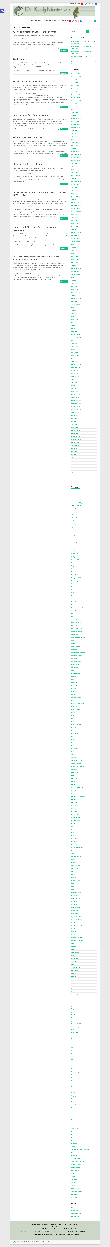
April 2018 (74, 112)
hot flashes (74, 805)
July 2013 (74, 247)
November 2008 (76, 403)
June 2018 (74, 106)
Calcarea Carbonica (77, 596)
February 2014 (75, 226)
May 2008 (74, 421)
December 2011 (76, 298)
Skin (72, 1051)
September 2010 (76, 337)
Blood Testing (28, 97)
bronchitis (74, 590)
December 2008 (76, 400)
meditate (74, 901)
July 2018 (74, 103)
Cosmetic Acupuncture (78, 652)
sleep (21, 216)
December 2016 (76, 151)
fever (72, 730)
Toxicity (73, 1146)
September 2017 (76, 127)
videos (73, 1173)
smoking (25, 216)
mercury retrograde (77, 925)
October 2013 (75, 238)
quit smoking (56, 214)
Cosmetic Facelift (76, 655)
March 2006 (75, 475)
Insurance (46, 48)
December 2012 (76, 268)
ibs (72, 829)
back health (74, 554)
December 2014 (76, 202)
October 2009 (75, 370)
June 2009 (74, 382)
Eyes (72, 721)
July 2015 (74, 187)
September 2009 (76, 373)
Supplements (22, 104)
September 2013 (76, 241)
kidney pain (74, 868)
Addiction (43, 95)
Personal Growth (76, 985)
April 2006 (74, 472)
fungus (73, 751)
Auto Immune (75, 548)
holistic (73, 793)
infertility (74, 838)
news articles (75, 952)
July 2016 (74, 163)
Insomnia (56, 101)
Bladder (73, 563)
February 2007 (75, 463)
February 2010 (75, 358)
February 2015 (75, 196)
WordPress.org (75, 1216)
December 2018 (76, 94)
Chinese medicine (33, 99)
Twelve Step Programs (77, 1161)
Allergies (54, 95)
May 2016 (74, 169)
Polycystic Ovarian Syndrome (80, 1000)
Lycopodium (75, 895)
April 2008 (74, 424)
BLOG (59, 21)
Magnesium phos (76, 898)
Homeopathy (41, 153)
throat (73, 1119)
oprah (73, 964)
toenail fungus (75, 1134)
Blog (72, 566)
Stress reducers (75, 1081)
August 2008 (75, 412)
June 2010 (74, 346)
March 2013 (75, 259)
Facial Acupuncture (77, 724)
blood (54, 209)
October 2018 (75, 97)
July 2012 (74, 280)
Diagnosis (48, 178)
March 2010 (75, 355)
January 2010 (75, 361)
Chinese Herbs (60, 97)
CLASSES (54, 21)
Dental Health (75, 664)
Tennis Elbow (75, 1105)
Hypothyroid (75, 823)
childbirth (16, 153)
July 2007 (74, 448)
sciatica (16, 104)
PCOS (73, 979)
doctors (54, 178)
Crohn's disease (76, 661)
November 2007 (76, 439)
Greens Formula (76, 763)
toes (72, 1137)
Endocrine (74, 706)
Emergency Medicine (23, 179)
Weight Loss (75, 1188)
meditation (74, 904)
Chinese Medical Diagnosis (21, 99)
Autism (73, 545)
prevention (74, 1012)
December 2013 (76, 232)
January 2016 (75, 178)
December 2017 (76, 118)
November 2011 (76, 301)
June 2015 (74, 190)
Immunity (74, 835)
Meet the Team (75, 907)
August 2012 (75, 277)
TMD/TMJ (74, 1128)
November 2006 (76, 469)
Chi (72, 616)
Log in (73, 1207)
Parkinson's (74, 976)
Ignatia (51, 101)
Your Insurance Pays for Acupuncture (31, 115)
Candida (73, 601)
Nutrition (74, 955)
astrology (74, 542)
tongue (73, 1140)
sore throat (74, 1066)
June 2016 (74, 166)
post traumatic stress (58, 102)
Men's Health (39, 214)
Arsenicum (57, 151)
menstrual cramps (76, 916)
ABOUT (44, 21)
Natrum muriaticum (77, 940)
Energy (73, 712)
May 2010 (74, 349)
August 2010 (75, 340)
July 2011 (74, 310)
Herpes (73, 784)
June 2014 (74, 217)
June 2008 (74, 418)
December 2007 (76, 436)
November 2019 (76, 74)
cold (72, 640)
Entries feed (74, 1210)
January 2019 (75, 91)
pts (72, 1021)
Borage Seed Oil (76, 578)
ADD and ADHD (36, 95)
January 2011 (75, 325)
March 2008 (75, 427)
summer (73, 1090)
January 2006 (75, 478)
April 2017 (74, 142)
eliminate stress (24, 101)
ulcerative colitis (76, 1164)
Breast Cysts (75, 587)
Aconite (73, 497)
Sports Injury (75, 1072)
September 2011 (76, 304)
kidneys (73, 871)
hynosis (73, 808)
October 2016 (75, 157)
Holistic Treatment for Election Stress (31, 81)
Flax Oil (73, 739)
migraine (36, 102)
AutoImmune (75, 551)
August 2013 (75, 244)
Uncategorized (75, 1167)
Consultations (75, 646)
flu (72, 742)
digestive (74, 685)
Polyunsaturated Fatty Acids (79, 1003)
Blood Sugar (21, 97)
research (73, 1042)
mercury (73, 922)
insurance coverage (54, 48)
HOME (30, 21)
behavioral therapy (76, 560)
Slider (73, 1060)
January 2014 (75, 229)
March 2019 (75, 85)
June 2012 (74, 283)
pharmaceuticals (76, 988)
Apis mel (73, 527)
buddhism (74, 593)
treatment (28, 104)
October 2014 (75, 208)
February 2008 (75, 430)
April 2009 (74, 388)
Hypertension (75, 814)
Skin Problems (75, 1054)
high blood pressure (77, 787)
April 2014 (74, 220)
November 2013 (76, 235)
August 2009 (75, 376)
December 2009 (76, 364)
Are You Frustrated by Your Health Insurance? (35, 31)
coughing (74, 658)
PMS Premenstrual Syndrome (80, 997)
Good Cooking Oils (77, 760)
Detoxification (62, 99)
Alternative (38, 151)
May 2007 (74, 454)
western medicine (37, 279)
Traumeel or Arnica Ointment (80, 1149)
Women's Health (22, 181)
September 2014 (76, 211)
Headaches (42, 101)
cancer (73, 599)
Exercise (31, 101)
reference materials (77, 1036)
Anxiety (51, 151)
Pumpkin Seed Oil (76, 1024)
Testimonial (74, 1110)
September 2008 (76, 409)
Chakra (73, 613)
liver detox (74, 889)
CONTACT (65, 21)
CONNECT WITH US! (74, 3)
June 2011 (74, 313)
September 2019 (76, 77)
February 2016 (75, 175)
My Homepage (75, 56)
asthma (73, 539)
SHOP (49, 21)
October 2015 (75, 184)
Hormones (43, 179)
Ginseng (73, 754)
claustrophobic (75, 634)
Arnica (73, 530)
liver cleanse (75, 886)
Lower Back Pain (29, 102)
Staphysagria (75, 1075)
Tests (72, 1113)
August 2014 (75, 214)
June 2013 (74, 250)
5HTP (16, 95)
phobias (73, 991)
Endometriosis (75, 709)
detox (35, 178)
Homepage (74, 61)
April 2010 (74, 352)
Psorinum (74, 1018)
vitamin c (74, 1179)
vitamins (73, 1182)
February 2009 (75, 394)
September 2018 (76, 100)
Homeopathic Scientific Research (29, 164)
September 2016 (76, 160)
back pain (74, 557)
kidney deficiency (76, 865)
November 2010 (76, 331)
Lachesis (73, 877)
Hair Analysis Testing (77, 766)
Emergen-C (29, 212)
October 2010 (75, 334)
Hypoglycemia (75, 820)
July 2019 (74, 79)
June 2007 (74, 451)
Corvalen (74, 649)
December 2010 (76, 328)
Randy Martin (19, 48)
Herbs (31, 179)
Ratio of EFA (75, 1033)
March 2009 (75, 391)
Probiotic (74, 1015)
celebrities (74, 610)
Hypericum (74, 811)
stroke (73, 1084)
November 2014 (76, 205)
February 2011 (75, 322)
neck (46, 102)
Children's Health (50, 97)
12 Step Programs (76, 491)
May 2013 (74, 253)
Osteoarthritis (75, 967)
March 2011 (75, 319)
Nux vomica (74, 958)
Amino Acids (45, 151)
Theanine (74, 1116)
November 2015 (76, 181)
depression (55, 99)
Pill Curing (74, 994)
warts (73, 1185)
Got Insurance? (20, 58)
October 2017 (75, 124)
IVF (72, 850)
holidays (73, 790)
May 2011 (74, 316)
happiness (40, 212)
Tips (72, 1125)
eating (73, 694)
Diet (21, 212)
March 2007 (75, 460)
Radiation (74, 1030)
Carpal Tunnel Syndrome (78, 607)
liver (72, 883)
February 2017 (75, 145)
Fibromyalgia (75, 733)
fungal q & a (74, 748)
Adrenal (49, 95)
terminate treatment (77, 1108)
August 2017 (75, 130)
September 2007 (76, 442)
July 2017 (74, 133)
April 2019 (74, 82)
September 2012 (76, 274)
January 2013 (75, 265)
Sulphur (73, 1087)
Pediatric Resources (77, 982)
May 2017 (74, 139)
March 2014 (75, 223)
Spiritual (73, 1069)
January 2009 (75, 397)
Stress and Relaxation (33, 216)
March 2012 (75, 289)
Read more (64, 50)
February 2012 (75, 292)
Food (72, 745)
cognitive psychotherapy (45, 99)
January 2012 (75, 295)
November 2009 (76, 367)
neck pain (50, 102)
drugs (57, 178)
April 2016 (74, 172)
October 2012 (75, 271)
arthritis (59, 95)
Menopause (74, 913)
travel (73, 1152)
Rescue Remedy (76, 1039)
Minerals (41, 102)
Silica (72, 1048)
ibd (72, 826)
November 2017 (76, 121)
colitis (73, 643)
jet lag (73, 859)
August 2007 (75, 445)
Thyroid (73, 1122)
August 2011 (75, 307)
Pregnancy (74, 1009)
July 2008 (74, 415)
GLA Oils (74, 757)
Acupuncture (39, 48)
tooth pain (74, 1143)
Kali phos (74, 862)
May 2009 (74, 385)
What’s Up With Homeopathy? (28, 137)
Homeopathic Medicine (78, 796)
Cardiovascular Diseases (39, 97)
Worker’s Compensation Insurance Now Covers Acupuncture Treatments (36, 258)
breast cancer (75, 584)
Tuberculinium (75, 1158)
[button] (2, 11)
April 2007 (74, 457)
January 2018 (75, 115)
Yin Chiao (74, 1197)
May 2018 (74, 109)
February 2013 (75, 262)
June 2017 (74, 136)
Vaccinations (75, 1170)
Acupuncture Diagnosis (25, 95)
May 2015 (74, 193)
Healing (47, 101)
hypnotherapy (75, 817)
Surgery (73, 1096)
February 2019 (75, 88)
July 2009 (74, 379)
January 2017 (75, 148)
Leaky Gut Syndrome (77, 880)
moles (73, 934)
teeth (73, 1102)
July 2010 (74, 343)
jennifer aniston (76, 856)
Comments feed (76, 1213)
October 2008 (75, 406)
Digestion (16, 101)
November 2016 (76, 154)
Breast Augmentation (77, 581)
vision (73, 1176)
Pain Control (75, 970)
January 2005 (75, 481)
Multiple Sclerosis (76, 937)
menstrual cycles (47, 214)
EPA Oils (73, 715)
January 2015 (75, 199)
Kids (72, 874)
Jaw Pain (74, 853)
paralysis (74, 973)
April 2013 (74, 256)
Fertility (73, 727)
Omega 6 (74, 961)
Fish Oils (36, 101)
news (72, 949)
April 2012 (74, 286)
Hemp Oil (74, 778)
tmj (72, 1131)
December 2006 (76, 466)
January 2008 (75, 433)
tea (72, 1099)
